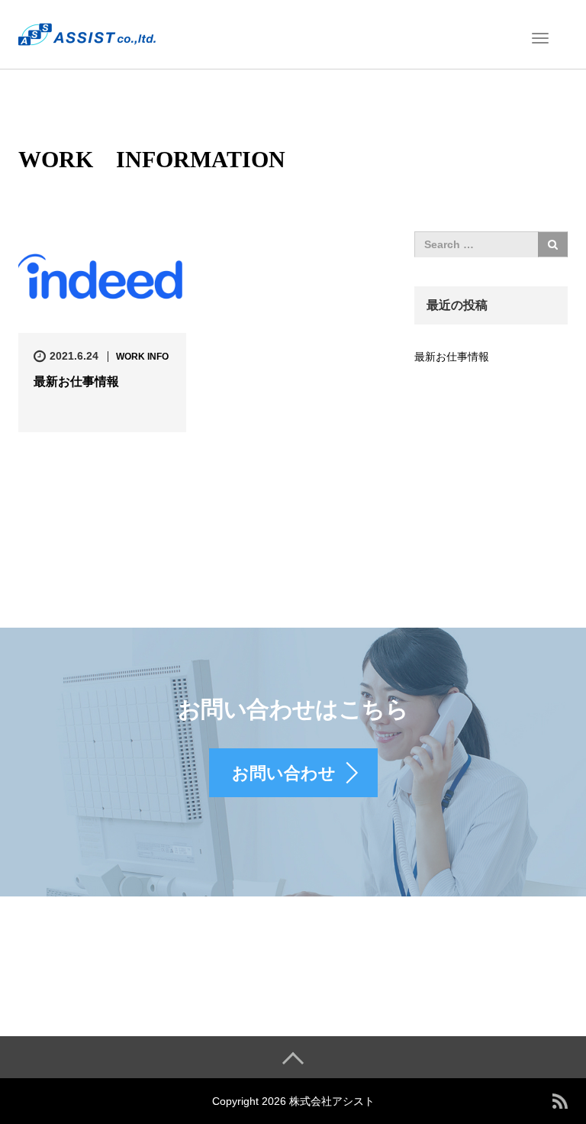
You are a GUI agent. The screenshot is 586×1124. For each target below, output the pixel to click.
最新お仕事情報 (76, 381)
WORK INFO (142, 356)
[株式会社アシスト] (87, 32)
